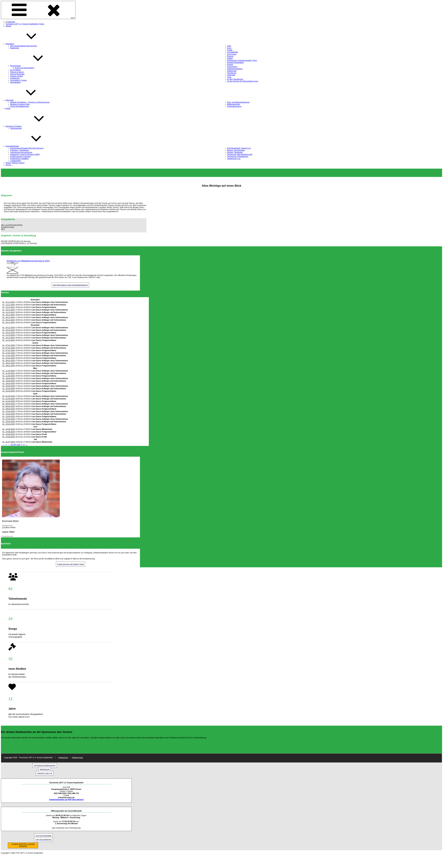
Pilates (230, 58)
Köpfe (8, 108)
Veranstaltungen (12, 146)
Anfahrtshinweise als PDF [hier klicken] (66, 800)
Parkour (230, 56)
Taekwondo (231, 71)
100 (18, 444)
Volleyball (231, 75)
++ (23, 444)
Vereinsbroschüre (234, 106)
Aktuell (8, 26)
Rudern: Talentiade (235, 152)
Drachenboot (15, 66)
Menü (73, 18)
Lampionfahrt (15, 161)
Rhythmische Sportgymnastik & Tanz (242, 60)
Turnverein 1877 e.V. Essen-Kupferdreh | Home (25, 24)
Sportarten (10, 44)
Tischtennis (231, 73)
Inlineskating (15, 82)
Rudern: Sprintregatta (236, 150)
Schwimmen (232, 67)
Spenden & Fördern (14, 126)
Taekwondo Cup (233, 159)
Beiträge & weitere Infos (20, 104)
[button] (73, 225)
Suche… (9, 165)
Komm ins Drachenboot (24, 68)
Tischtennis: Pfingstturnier (237, 157)
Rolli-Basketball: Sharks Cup (239, 148)
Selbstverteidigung (234, 69)
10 (11, 444)
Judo (229, 46)
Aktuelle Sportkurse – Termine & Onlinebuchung (29, 102)
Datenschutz (77, 757)
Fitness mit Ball (16, 76)
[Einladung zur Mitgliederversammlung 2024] (73, 268)
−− (6, 444)
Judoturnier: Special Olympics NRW (25, 154)
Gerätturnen (15, 78)
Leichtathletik (232, 52)
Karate (229, 50)
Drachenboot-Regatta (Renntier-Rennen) (27, 148)
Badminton (14, 48)
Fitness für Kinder (17, 74)
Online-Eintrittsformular (19, 106)
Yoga (229, 77)
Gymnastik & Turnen (18, 80)
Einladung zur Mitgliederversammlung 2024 (28, 261)
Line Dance (231, 54)
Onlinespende (16, 128)
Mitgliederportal (233, 104)
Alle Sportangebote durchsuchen (23, 46)
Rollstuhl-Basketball (235, 63)
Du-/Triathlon (15, 70)
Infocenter (10, 100)
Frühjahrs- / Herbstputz (19, 150)
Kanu (229, 48)
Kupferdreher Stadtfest (19, 159)
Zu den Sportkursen (235, 79)
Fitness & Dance (17, 72)
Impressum (63, 757)
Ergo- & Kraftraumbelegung (238, 102)
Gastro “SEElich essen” (15, 163)
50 (14, 444)
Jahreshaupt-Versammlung (21, 152)
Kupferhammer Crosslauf (20, 157)
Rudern (230, 65)
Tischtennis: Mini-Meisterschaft (239, 154)
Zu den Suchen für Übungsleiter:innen (242, 81)
